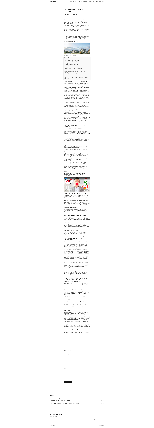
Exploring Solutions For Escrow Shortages (72, 69)
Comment (65, 357)
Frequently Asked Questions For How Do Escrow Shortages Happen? (75, 72)
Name (65, 368)
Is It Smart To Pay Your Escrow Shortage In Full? (74, 76)
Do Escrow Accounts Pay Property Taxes (57, 343)
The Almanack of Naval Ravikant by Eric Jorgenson (60, 400)
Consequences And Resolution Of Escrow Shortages (74, 63)
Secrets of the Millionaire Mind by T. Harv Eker (59, 405)
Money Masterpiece (54, 1)
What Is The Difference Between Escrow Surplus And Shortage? (77, 77)
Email (65, 372)
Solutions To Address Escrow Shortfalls (72, 65)
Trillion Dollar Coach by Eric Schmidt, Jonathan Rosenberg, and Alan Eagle (64, 403)
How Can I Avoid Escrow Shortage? (72, 74)
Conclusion (67, 78)
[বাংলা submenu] (103, 1)
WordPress (102, 425)
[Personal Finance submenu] (75, 1)
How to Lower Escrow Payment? (97, 343)
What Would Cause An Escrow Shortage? (73, 73)
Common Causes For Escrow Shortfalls (72, 64)
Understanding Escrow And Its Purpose (71, 60)
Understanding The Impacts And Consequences (73, 68)
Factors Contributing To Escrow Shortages (72, 61)
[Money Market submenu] (81, 1)
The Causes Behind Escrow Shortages (72, 67)
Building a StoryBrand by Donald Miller (57, 398)
